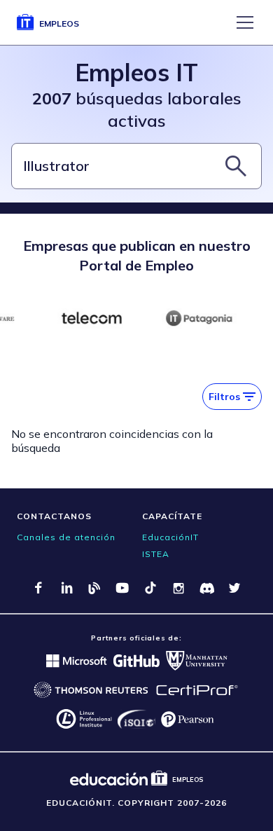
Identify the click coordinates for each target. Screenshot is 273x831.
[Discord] (206, 587)
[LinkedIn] (66, 587)
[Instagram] (178, 587)
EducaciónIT (170, 537)
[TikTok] (150, 587)
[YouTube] (122, 587)
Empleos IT (136, 72)
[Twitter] (234, 587)
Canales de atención (66, 537)
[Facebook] (38, 587)
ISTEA (155, 554)
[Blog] (94, 587)
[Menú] (245, 22)
